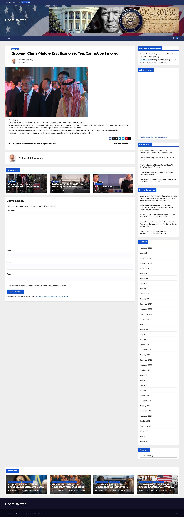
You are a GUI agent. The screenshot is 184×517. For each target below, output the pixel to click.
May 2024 (143, 284)
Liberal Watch (15, 20)
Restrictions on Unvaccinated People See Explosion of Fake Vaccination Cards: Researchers (158, 224)
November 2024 (146, 263)
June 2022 (144, 380)
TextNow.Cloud (145, 60)
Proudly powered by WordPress (14, 513)
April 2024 (144, 289)
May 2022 (143, 385)
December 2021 (146, 411)
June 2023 (144, 329)
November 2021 (146, 416)
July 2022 (143, 375)
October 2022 (145, 370)
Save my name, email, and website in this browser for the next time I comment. (38, 286)
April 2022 (143, 390)
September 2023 (146, 314)
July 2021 (143, 436)
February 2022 (145, 401)
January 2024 (145, 299)
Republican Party (27, 482)
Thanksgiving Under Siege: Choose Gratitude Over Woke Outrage (155, 487)
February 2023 (145, 350)
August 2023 (144, 319)
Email (9, 262)
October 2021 (145, 421)
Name (9, 250)
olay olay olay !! (146, 196)
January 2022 (145, 406)
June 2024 (144, 278)
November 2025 (146, 248)
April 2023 (143, 340)
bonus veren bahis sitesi (149, 205)
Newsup (32, 513)
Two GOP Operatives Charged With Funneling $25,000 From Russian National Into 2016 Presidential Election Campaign (158, 198)
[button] (174, 38)
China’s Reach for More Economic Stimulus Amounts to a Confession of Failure (26, 186)
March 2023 (144, 345)
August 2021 (144, 431)
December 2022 (146, 360)
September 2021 (146, 426)
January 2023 (145, 355)
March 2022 (144, 396)
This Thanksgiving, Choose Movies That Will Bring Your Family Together (111, 487)
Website (9, 274)
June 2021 (144, 441)
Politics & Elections (14, 482)
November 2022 (146, 365)
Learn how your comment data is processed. (51, 297)
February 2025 (145, 258)
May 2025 (143, 253)
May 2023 (143, 334)
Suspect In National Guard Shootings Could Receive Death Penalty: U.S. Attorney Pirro (26, 487)
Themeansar (41, 513)
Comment (11, 211)
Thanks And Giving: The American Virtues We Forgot (68, 485)
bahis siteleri (144, 222)
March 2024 (144, 294)
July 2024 (143, 273)
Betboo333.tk (145, 231)
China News (15, 49)
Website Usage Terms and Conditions (153, 137)
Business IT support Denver (150, 215)
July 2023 (143, 324)
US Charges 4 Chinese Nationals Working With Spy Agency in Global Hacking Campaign (157, 207)
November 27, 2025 (17, 490)
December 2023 (146, 304)
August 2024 (144, 268)
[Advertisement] (154, 103)
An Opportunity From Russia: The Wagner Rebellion (33, 144)
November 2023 (146, 309)
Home (9, 38)
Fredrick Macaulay (27, 60)
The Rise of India (121, 144)
